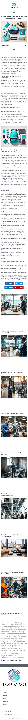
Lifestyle (3, 660)
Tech (4, 700)
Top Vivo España (7, 711)
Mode (4, 697)
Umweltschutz (13, 653)
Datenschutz (23, 626)
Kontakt (5, 703)
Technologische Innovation (7, 652)
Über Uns (5, 701)
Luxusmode (11, 642)
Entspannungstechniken (16, 633)
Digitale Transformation (17, 628)
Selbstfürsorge (16, 647)
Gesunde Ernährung (9, 636)
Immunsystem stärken (13, 638)
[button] (14, 12)
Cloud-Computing (17, 626)
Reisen (5, 698)
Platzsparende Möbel (15, 645)
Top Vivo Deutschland (8, 710)
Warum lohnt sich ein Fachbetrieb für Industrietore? (13, 413)
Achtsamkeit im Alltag (15, 623)
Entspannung (3, 633)
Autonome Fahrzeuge (17, 624)
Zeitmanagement (21, 657)
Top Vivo (5, 691)
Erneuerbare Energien (6, 635)
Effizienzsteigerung (13, 629)
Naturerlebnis (5, 645)
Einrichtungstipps (22, 629)
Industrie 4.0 (20, 638)
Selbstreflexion (5, 648)
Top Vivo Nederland (8, 713)
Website (5, 704)
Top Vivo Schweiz (7, 714)
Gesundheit (22, 636)
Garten (5, 694)
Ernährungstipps (16, 635)
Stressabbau (4, 650)
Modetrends (20, 642)
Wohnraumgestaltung (9, 657)
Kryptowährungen (13, 640)
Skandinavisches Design (15, 648)
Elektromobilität (5, 631)
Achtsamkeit (4, 623)
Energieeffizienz (17, 631)
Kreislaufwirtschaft (5, 640)
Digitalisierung (4, 629)
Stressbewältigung (16, 650)
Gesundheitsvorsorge (5, 638)
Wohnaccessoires (11, 655)
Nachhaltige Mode (7, 643)
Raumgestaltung (5, 647)
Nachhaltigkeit (20, 643)
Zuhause (5, 692)
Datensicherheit (5, 628)
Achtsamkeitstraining (7, 624)
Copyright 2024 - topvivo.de (14, 718)
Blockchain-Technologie (7, 626)
